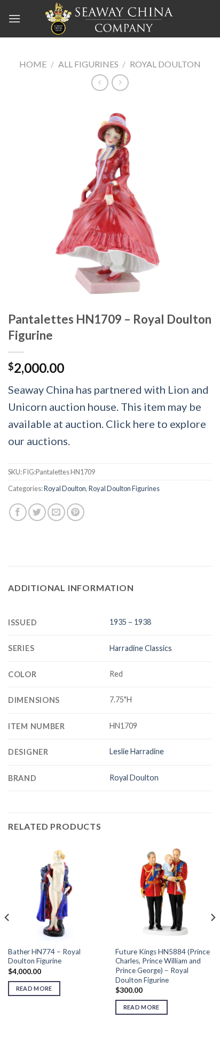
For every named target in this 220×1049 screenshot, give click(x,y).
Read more (34, 988)
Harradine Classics (140, 648)
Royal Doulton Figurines (124, 488)
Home (32, 64)
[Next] (212, 939)
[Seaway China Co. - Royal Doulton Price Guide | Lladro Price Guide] (110, 19)
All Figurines (88, 64)
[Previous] (7, 939)
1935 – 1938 (130, 621)
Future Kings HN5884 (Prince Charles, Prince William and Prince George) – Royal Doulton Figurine (162, 965)
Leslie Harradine (136, 751)
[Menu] (14, 18)
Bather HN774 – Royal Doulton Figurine (44, 956)
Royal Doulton (165, 64)
